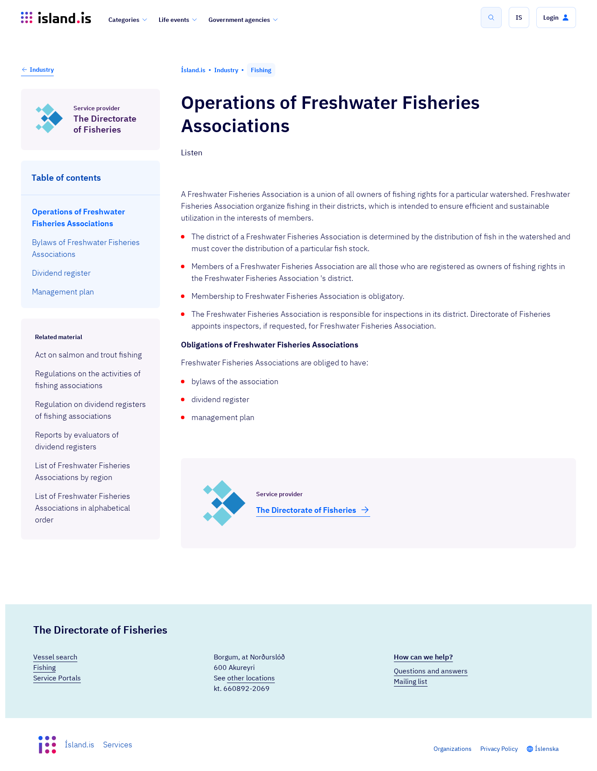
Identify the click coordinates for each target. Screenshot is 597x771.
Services (117, 744)
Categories (123, 20)
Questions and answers (431, 670)
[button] (519, 17)
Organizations (453, 749)
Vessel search (55, 656)
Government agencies (239, 20)
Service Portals (57, 677)
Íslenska (547, 749)
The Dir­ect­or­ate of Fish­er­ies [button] (306, 510)
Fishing (44, 667)
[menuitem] (90, 217)
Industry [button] (42, 70)
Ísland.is (79, 744)
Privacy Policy (499, 749)
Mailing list (410, 681)
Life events (174, 20)
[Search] (491, 17)
